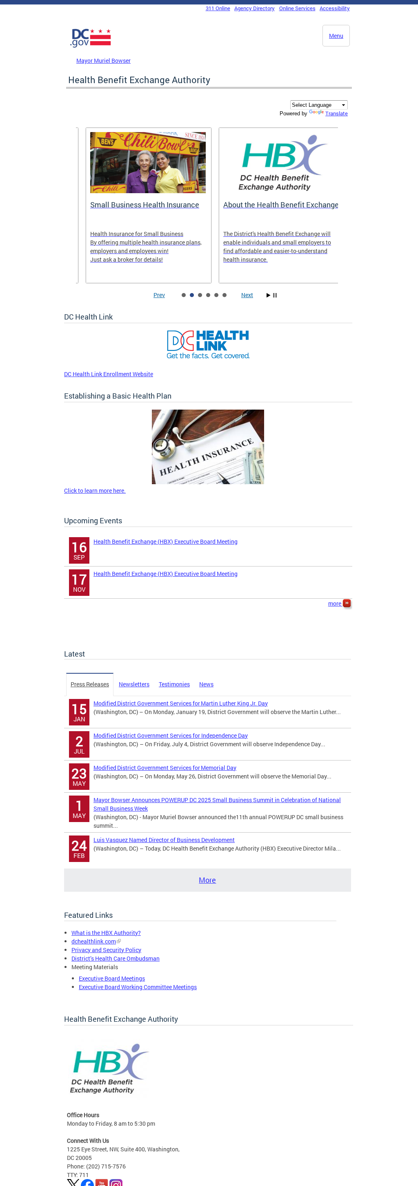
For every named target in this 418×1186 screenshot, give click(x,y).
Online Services (297, 8)
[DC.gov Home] (90, 46)
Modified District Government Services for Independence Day (170, 735)
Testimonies (174, 684)
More (207, 880)
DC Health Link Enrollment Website (108, 374)
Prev (159, 295)
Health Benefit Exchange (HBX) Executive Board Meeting (165, 541)
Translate (336, 113)
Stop (275, 295)
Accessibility (335, 8)
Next (247, 295)
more (335, 603)
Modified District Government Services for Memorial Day (164, 768)
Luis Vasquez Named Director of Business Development (164, 840)
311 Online (218, 8)
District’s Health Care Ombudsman (115, 958)
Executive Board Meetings (112, 978)
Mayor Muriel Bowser (103, 60)
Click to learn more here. (95, 490)
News (206, 684)
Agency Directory (254, 8)
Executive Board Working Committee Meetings (138, 987)
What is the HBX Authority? (106, 933)
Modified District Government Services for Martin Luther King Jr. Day (180, 703)
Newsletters (134, 684)
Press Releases (90, 684)
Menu (336, 36)
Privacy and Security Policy (106, 950)
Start (269, 295)
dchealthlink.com (93, 941)
